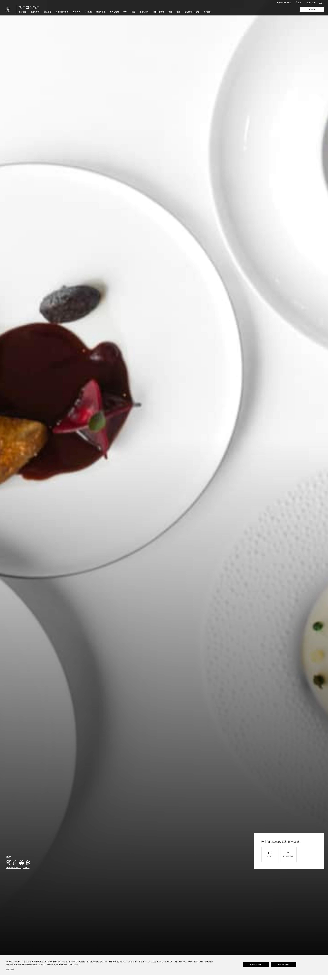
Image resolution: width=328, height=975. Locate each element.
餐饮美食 (76, 12)
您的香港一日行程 (192, 12)
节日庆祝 (88, 12)
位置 (133, 12)
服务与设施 (144, 12)
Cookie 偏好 (256, 965)
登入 (299, 2)
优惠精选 (47, 12)
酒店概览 (22, 12)
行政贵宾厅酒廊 (62, 12)
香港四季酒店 (29, 7)
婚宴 (178, 12)
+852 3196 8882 (13, 867)
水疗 (125, 12)
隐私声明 (10, 969)
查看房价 (312, 9)
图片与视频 (114, 12)
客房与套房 (35, 12)
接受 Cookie (283, 965)
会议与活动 (100, 12)
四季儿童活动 (158, 12)
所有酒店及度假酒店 (284, 2)
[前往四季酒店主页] (8, 9)
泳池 (170, 12)
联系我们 (207, 12)
